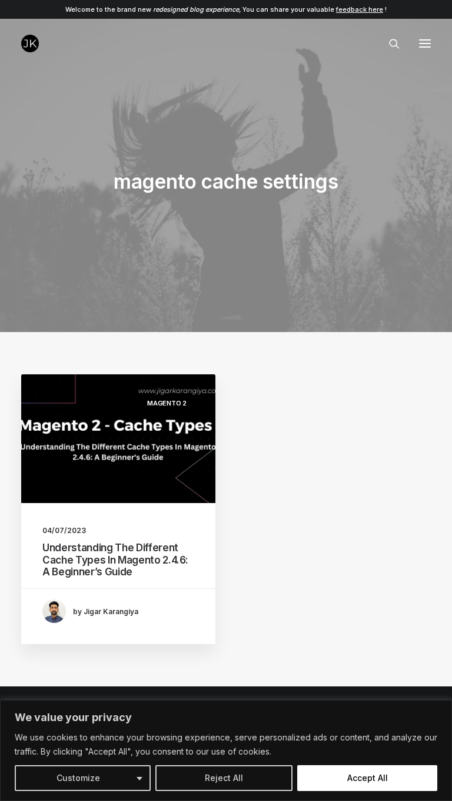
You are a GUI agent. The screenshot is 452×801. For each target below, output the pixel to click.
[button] (425, 43)
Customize (78, 778)
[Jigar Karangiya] (30, 43)
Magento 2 (167, 403)
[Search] (389, 43)
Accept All (367, 778)
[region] (226, 750)
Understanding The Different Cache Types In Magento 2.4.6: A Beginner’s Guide (115, 560)
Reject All (224, 778)
